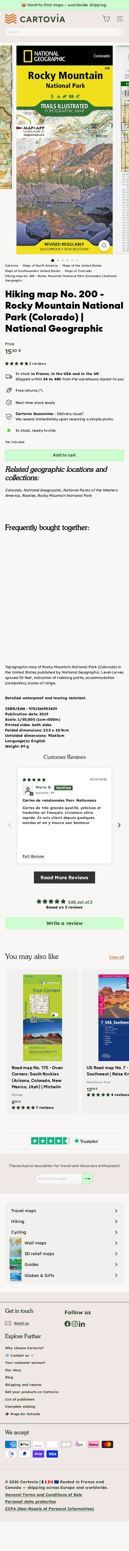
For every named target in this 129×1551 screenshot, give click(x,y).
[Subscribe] (87, 1178)
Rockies (28, 495)
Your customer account (25, 1363)
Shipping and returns (23, 1385)
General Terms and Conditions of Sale (43, 1494)
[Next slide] (119, 825)
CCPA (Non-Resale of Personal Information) (49, 1508)
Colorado (13, 490)
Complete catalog (20, 1406)
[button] (17, 363)
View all (116, 957)
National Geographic (42, 490)
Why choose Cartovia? (24, 1348)
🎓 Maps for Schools (22, 1414)
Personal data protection (30, 1501)
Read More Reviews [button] (64, 877)
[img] (34, 779)
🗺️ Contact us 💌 (19, 1355)
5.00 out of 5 (80, 902)
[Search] (120, 31)
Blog (9, 1377)
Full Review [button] (33, 856)
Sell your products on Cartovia (31, 1392)
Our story (13, 1370)
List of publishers (19, 1399)
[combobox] (64, 31)
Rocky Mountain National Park (64, 495)
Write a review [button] (64, 923)
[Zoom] (104, 245)
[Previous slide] (10, 825)
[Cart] (106, 18)
